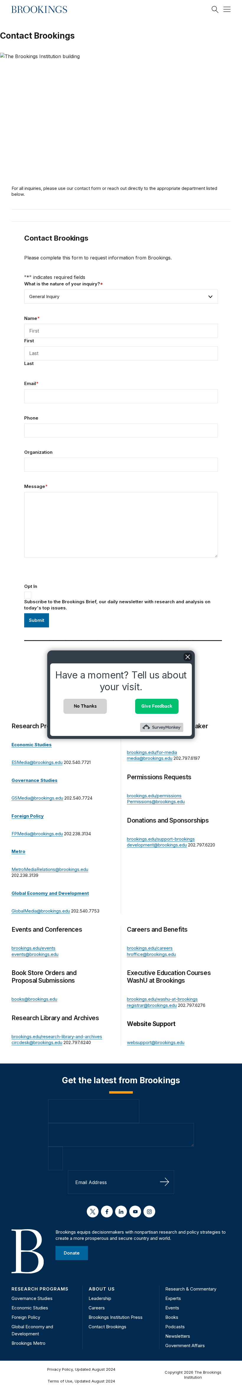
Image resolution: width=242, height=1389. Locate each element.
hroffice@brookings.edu (151, 954)
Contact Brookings (107, 1326)
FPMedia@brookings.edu (37, 833)
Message (36, 486)
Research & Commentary (190, 1289)
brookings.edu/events (33, 948)
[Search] (215, 9)
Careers (97, 1308)
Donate (72, 1253)
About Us (102, 1289)
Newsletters (177, 1336)
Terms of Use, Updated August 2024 (81, 1381)
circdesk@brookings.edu (37, 1042)
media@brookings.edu (149, 758)
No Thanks (85, 706)
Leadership (100, 1298)
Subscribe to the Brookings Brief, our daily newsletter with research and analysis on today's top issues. (117, 604)
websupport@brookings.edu (155, 1042)
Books (171, 1317)
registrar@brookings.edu (152, 1005)
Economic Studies (30, 1308)
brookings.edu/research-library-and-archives (57, 1036)
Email (31, 383)
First (29, 340)
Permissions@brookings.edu (156, 801)
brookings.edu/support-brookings (161, 839)
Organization (38, 452)
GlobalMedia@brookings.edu (41, 911)
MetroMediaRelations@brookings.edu (50, 869)
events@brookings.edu (35, 954)
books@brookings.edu (34, 999)
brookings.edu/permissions (154, 795)
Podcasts (175, 1326)
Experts (173, 1298)
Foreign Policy (26, 1317)
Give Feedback (156, 706)
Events (172, 1308)
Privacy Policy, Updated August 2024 (81, 1369)
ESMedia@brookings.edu (37, 762)
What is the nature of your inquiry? (63, 284)
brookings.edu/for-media (152, 752)
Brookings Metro (28, 1343)
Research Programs (40, 1289)
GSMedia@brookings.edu (37, 798)
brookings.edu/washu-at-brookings (162, 999)
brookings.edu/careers (150, 948)
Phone (31, 418)
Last (29, 363)
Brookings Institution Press (116, 1317)
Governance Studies (32, 1298)
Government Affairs (185, 1345)
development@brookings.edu (157, 845)
